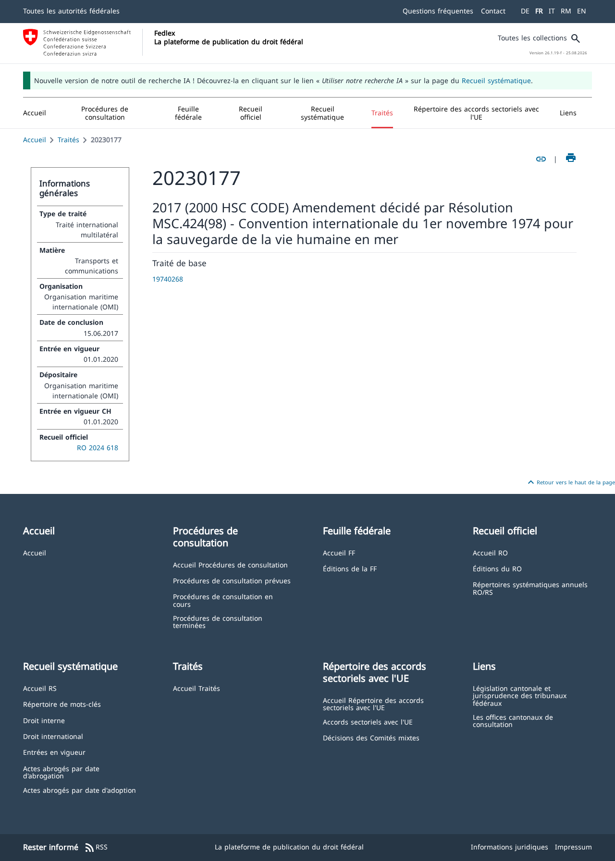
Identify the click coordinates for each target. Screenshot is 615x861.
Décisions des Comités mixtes (371, 737)
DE (525, 10)
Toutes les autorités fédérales (71, 10)
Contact (493, 10)
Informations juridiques (509, 846)
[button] (105, 113)
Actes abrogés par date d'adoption (79, 790)
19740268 (167, 278)
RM (566, 10)
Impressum (573, 846)
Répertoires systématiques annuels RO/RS (530, 588)
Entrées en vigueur (54, 752)
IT (552, 10)
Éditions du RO (497, 568)
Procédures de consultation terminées (217, 621)
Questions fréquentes (438, 10)
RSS (96, 847)
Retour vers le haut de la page (570, 482)
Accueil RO (490, 552)
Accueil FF (339, 552)
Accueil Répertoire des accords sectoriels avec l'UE (373, 704)
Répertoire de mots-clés (62, 704)
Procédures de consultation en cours (223, 600)
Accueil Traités (196, 688)
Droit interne (44, 720)
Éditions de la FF (350, 568)
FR (539, 10)
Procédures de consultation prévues (232, 580)
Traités (68, 139)
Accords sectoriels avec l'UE (368, 721)
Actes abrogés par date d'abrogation (61, 772)
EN (581, 10)
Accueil (34, 139)
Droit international (53, 736)
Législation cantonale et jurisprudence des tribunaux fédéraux (519, 695)
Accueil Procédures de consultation (230, 564)
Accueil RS (40, 688)
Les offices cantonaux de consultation (513, 720)
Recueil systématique (496, 80)
